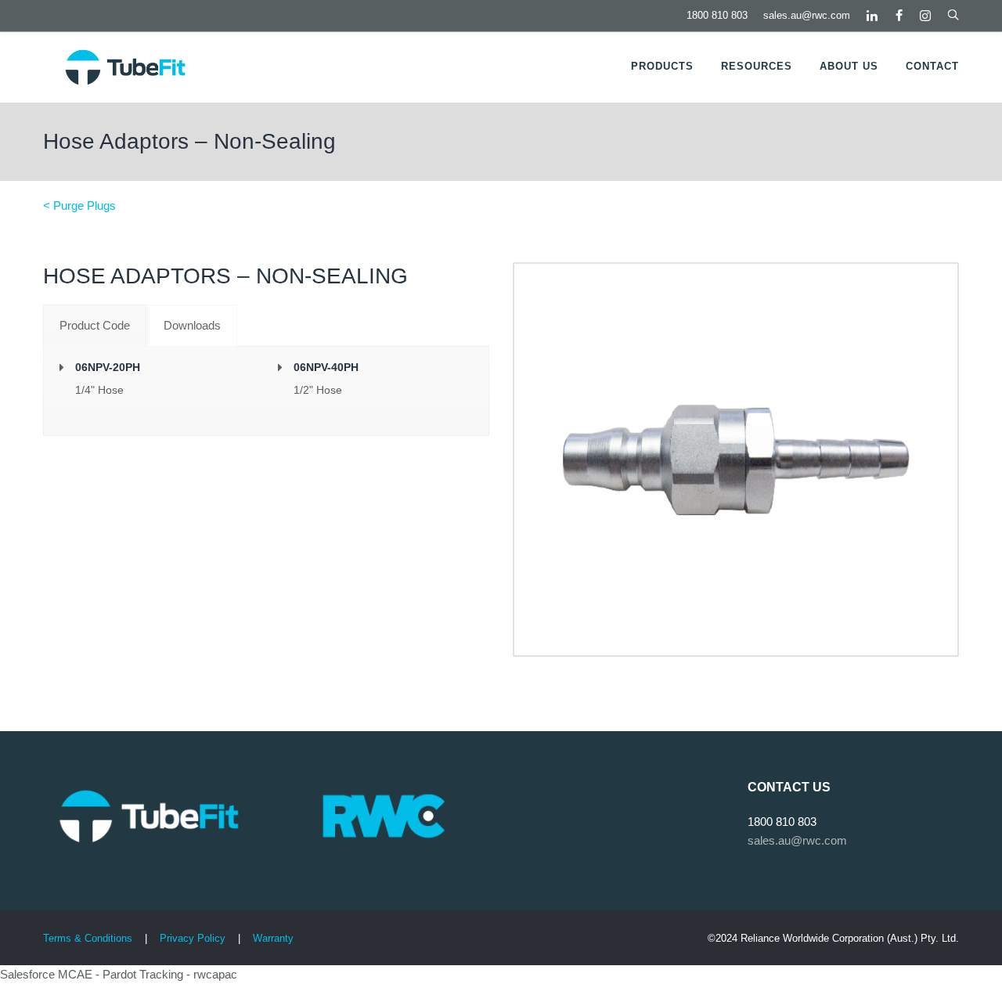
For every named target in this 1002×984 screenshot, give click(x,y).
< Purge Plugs (79, 205)
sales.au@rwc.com (806, 15)
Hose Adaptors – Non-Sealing (189, 141)
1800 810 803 (717, 15)
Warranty (273, 938)
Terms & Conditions (87, 938)
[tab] (94, 326)
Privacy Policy (194, 938)
